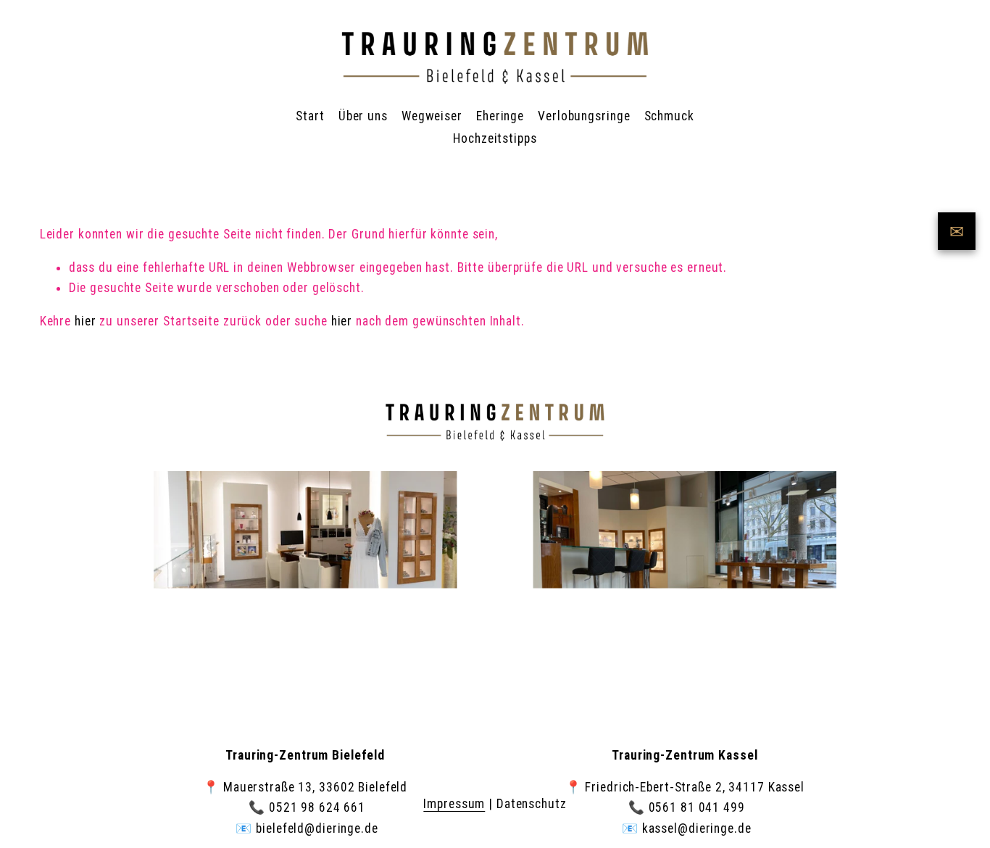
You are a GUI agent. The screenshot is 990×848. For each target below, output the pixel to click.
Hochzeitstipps (494, 138)
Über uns (363, 116)
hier (85, 321)
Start (310, 116)
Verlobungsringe (584, 116)
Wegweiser (432, 116)
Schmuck (669, 116)
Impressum (454, 804)
